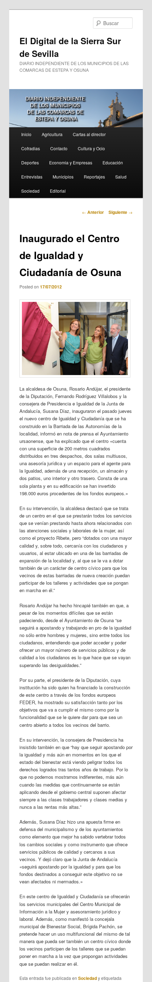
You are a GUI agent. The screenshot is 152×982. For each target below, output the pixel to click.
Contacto (59, 148)
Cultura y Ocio (91, 148)
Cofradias (30, 148)
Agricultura (52, 134)
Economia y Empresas (70, 162)
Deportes (30, 162)
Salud (121, 177)
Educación (113, 162)
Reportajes (94, 177)
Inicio (26, 134)
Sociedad (30, 191)
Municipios (63, 177)
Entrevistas (31, 177)
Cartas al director (89, 134)
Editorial (58, 191)
